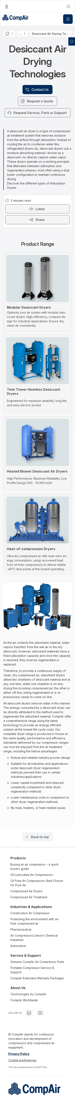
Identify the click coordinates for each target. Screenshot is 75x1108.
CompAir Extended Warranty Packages (37, 978)
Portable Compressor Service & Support (32, 970)
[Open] (68, 19)
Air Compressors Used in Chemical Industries (34, 938)
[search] (68, 6)
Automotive (18, 946)
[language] (6, 6)
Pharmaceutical (20, 929)
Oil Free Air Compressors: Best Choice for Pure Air (36, 883)
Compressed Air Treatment (28, 897)
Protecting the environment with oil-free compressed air (34, 921)
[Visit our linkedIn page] (29, 1013)
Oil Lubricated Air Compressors (31, 874)
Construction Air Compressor (30, 913)
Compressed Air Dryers (26, 891)
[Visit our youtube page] (40, 1013)
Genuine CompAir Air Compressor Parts (37, 962)
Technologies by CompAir (28, 994)
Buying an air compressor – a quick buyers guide (34, 866)
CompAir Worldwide (24, 1000)
